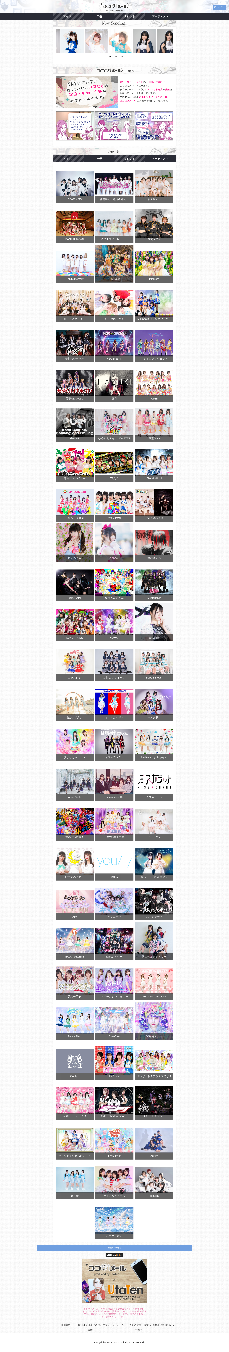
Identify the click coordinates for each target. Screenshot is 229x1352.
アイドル (68, 16)
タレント (129, 16)
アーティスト (160, 16)
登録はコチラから (114, 1248)
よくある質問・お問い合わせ (139, 1327)
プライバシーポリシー (114, 1325)
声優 (99, 16)
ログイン (219, 7)
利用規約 (65, 1325)
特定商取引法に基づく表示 (90, 1327)
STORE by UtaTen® (114, 1255)
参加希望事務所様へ (163, 1325)
